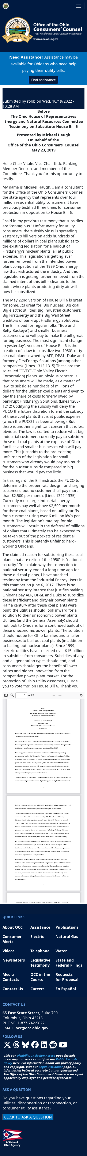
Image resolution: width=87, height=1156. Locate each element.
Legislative (40, 960)
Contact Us (13, 988)
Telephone (39, 950)
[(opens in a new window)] (7, 1046)
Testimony (40, 965)
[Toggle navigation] (78, 6)
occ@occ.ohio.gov (32, 1027)
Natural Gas (67, 936)
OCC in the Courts (40, 977)
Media (9, 974)
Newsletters (14, 960)
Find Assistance (43, 80)
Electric (37, 936)
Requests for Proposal (67, 977)
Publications (67, 927)
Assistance (40, 927)
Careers (37, 988)
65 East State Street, (22, 1012)
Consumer (12, 936)
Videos (9, 950)
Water (61, 950)
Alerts (8, 941)
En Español (66, 988)
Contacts (11, 979)
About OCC (13, 927)
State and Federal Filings (69, 963)
